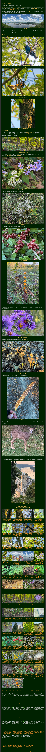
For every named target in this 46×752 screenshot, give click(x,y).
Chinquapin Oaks (28, 133)
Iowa (18, 1)
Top (30, 751)
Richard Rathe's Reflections (7, 1)
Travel (15, 1)
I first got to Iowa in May (10, 36)
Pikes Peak (12, 9)
